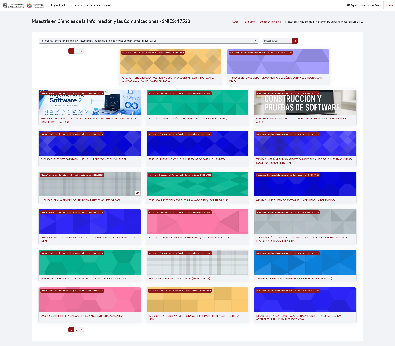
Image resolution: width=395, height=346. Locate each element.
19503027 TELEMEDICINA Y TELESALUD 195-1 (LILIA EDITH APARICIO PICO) (190, 237)
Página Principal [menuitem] (59, 5)
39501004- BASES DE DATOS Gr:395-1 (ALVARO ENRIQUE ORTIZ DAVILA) (188, 200)
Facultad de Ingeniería (270, 21)
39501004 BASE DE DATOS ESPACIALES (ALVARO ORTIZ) (179, 278)
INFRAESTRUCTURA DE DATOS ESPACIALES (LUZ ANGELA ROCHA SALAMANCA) (84, 278)
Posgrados (249, 21)
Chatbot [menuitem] (106, 5)
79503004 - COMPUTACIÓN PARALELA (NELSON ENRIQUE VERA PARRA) (188, 118)
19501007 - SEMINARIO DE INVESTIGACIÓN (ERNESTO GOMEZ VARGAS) (80, 200)
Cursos (236, 21)
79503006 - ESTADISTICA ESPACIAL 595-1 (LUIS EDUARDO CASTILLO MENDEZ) (84, 159)
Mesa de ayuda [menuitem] (92, 5)
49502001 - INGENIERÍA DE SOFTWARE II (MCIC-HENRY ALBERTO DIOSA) (296, 200)
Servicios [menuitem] (75, 5)
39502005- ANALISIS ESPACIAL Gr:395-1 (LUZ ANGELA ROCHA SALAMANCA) (82, 315)
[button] (364, 5)
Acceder (389, 5)
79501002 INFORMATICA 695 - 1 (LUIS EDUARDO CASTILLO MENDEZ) (187, 159)
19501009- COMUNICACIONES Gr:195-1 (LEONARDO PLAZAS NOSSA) (294, 278)
